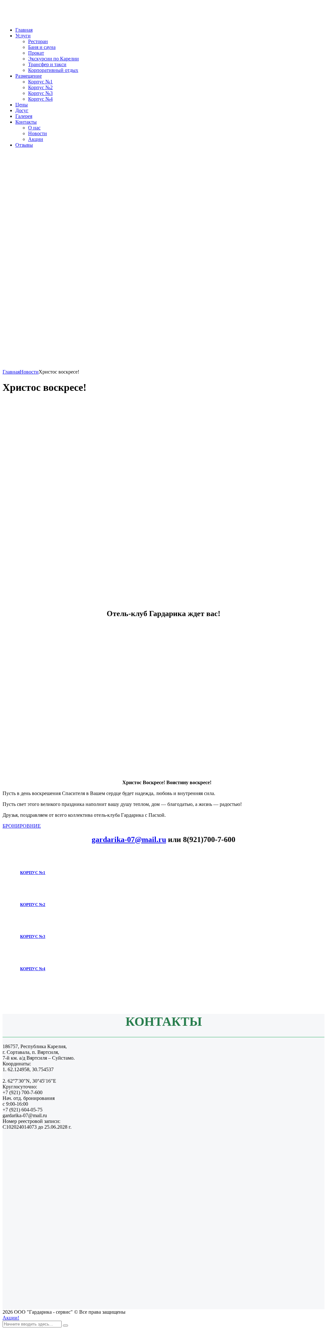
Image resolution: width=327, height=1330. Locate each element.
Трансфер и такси (47, 64)
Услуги (23, 35)
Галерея (23, 116)
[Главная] (163, 366)
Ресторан (38, 41)
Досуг (21, 110)
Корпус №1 (40, 81)
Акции (35, 139)
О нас (34, 127)
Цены (21, 104)
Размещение (28, 76)
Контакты (26, 122)
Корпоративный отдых (53, 70)
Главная (24, 30)
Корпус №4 (40, 99)
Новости (37, 133)
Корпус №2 (40, 87)
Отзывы (24, 145)
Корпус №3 (40, 93)
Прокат (36, 53)
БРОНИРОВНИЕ (22, 826)
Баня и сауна (42, 47)
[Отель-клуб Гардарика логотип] (38, 19)
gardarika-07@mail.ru (129, 839)
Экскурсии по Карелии (53, 58)
